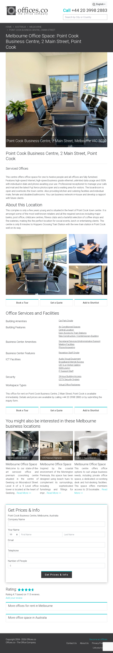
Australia (20, 27)
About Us (84, 643)
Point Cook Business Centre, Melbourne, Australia (33, 515)
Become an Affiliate (98, 639)
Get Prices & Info (56, 574)
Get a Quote (56, 302)
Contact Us (71, 643)
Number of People (17, 561)
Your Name (13, 529)
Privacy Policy (98, 643)
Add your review (14, 598)
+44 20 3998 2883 (89, 10)
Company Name (16, 519)
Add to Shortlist (91, 302)
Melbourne (35, 27)
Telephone (13, 550)
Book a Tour (22, 302)
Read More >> (24, 493)
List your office (100, 648)
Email (11, 540)
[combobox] (99, 4)
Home (9, 27)
